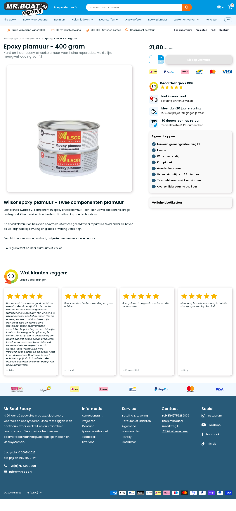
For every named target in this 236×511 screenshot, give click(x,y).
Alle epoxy (10, 19)
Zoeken (187, 7)
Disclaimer (129, 442)
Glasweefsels (133, 19)
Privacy (126, 437)
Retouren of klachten (136, 421)
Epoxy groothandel (95, 431)
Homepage (11, 38)
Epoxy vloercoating (35, 19)
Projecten (201, 30)
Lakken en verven (185, 19)
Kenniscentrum (183, 30)
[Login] (220, 7)
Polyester (212, 19)
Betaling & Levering (135, 415)
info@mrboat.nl (172, 421)
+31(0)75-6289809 (22, 466)
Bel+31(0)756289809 (175, 415)
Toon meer (228, 20)
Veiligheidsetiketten (167, 202)
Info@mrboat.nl (20, 472)
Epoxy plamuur (157, 19)
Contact (224, 30)
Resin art (59, 19)
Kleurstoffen (107, 19)
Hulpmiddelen (81, 19)
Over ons (88, 442)
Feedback (89, 437)
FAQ (213, 30)
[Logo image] (17, 389)
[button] (161, 57)
